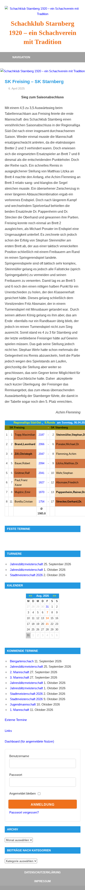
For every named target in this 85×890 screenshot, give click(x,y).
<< (30, 595)
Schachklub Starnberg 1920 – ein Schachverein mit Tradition (42, 33)
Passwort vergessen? (24, 812)
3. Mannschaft (19, 677)
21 (47, 623)
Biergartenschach (22, 661)
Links (8, 730)
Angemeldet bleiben (22, 793)
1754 (41, 501)
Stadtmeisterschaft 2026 (26, 575)
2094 (41, 463)
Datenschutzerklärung (42, 872)
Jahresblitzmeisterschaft (26, 564)
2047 (41, 453)
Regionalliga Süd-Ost (27, 422)
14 (47, 618)
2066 (41, 444)
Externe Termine (16, 720)
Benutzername (19, 756)
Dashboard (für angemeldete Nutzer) (29, 741)
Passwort (15, 774)
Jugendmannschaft (23, 704)
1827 (41, 482)
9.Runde (50, 422)
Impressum (42, 881)
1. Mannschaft (19, 709)
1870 (41, 492)
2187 (41, 434)
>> (54, 595)
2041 (41, 473)
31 (47, 606)
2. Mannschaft (19, 672)
